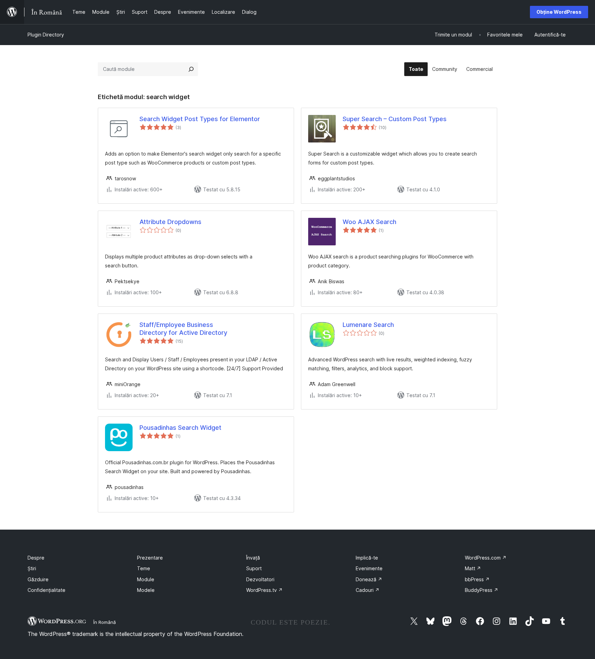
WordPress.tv (264, 590)
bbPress (477, 579)
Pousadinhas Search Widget (180, 427)
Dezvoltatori (260, 579)
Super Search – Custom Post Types (395, 119)
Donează (369, 579)
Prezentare (150, 558)
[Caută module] (191, 69)
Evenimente (369, 568)
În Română (104, 622)
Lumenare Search (368, 324)
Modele (146, 590)
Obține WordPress (559, 12)
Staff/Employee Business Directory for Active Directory (183, 328)
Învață (253, 558)
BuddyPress (481, 590)
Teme (143, 568)
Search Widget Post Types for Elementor (199, 119)
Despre (36, 558)
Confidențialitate (46, 590)
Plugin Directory (46, 35)
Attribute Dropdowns (170, 221)
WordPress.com (486, 558)
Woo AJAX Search (369, 221)
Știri (32, 568)
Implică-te (367, 558)
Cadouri (367, 590)
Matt (473, 568)
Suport (254, 568)
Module (145, 579)
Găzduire (38, 579)
